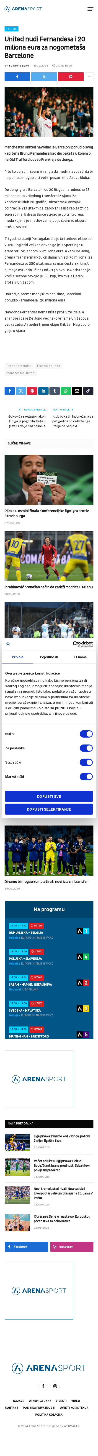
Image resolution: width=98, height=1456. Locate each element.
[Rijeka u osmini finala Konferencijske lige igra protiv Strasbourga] (49, 480)
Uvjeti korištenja (74, 1408)
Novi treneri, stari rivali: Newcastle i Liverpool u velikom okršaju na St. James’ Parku (63, 1193)
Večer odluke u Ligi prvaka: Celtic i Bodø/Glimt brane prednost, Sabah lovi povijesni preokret (62, 1165)
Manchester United (21, 373)
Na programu (49, 909)
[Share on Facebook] (17, 76)
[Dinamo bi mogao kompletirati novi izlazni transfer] (49, 851)
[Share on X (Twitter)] (44, 76)
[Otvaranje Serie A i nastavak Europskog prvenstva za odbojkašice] (17, 1222)
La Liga (11, 29)
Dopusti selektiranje (49, 809)
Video (75, 1401)
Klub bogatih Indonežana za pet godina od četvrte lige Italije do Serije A (72, 421)
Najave (18, 1401)
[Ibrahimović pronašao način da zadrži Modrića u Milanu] (49, 556)
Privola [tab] (17, 657)
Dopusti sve (49, 796)
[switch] (86, 748)
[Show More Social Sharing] (89, 76)
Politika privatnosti (39, 1408)
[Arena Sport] (23, 9)
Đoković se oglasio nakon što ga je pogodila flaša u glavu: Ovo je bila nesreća (27, 421)
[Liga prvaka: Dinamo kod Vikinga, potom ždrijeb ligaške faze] (17, 1142)
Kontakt (11, 1408)
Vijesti (61, 1401)
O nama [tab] (80, 657)
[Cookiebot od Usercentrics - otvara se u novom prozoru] (73, 644)
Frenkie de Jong (48, 366)
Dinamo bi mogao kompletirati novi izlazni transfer (46, 881)
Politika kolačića (48, 1415)
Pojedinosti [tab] (49, 657)
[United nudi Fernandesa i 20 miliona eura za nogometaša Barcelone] (49, 112)
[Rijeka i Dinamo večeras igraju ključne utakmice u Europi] (49, 627)
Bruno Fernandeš (19, 366)
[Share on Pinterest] (71, 76)
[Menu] (90, 9)
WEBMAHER (72, 1426)
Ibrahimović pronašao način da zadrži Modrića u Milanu (49, 587)
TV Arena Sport (18, 65)
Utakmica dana (40, 1401)
